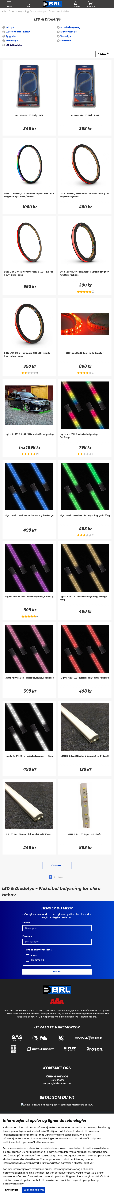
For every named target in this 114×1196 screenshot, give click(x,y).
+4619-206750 (57, 1080)
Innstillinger (11, 1189)
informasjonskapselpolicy (64, 1135)
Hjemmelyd (37, 959)
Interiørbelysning (70, 27)
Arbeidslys (12, 40)
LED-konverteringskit (18, 31)
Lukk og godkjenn (34, 1189)
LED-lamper (40, 11)
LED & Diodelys (60, 11)
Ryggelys (11, 36)
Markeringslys (68, 31)
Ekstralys (65, 40)
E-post (26, 922)
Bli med (57, 971)
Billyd (4, 11)
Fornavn (27, 936)
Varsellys (65, 36)
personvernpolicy (64, 1172)
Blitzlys (10, 27)
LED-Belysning (20, 11)
